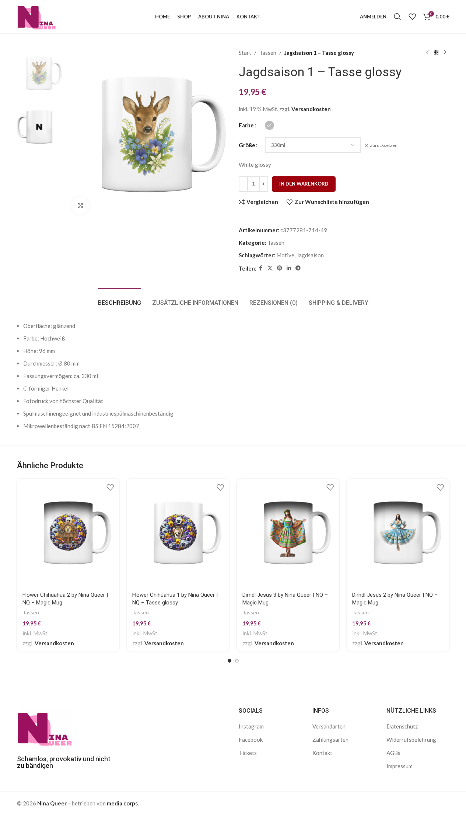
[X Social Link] (270, 268)
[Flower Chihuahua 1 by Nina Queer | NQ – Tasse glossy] (178, 532)
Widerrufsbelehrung (411, 739)
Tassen (267, 52)
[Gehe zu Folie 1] (229, 661)
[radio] (269, 125)
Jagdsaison (310, 255)
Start (245, 52)
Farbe (246, 125)
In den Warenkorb (303, 184)
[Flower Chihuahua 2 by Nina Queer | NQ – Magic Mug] (68, 532)
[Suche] (397, 16)
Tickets (248, 752)
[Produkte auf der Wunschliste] (412, 16)
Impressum (399, 766)
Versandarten (329, 726)
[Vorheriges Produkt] (427, 52)
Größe (247, 145)
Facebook (251, 739)
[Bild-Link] (44, 727)
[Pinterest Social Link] (279, 268)
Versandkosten (311, 109)
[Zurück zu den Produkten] (436, 52)
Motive (285, 255)
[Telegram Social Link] (298, 268)
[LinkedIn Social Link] (288, 268)
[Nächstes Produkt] (445, 52)
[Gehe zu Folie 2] (237, 661)
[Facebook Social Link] (260, 268)
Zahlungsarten (330, 739)
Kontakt (322, 752)
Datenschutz (402, 726)
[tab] (119, 299)
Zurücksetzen (383, 145)
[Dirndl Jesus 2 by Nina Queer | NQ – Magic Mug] (398, 532)
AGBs (393, 752)
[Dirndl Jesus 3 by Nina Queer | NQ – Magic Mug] (288, 532)
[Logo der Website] (36, 16)
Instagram (251, 726)
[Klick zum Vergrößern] (80, 205)
